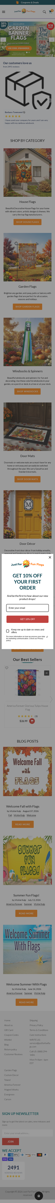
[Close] (50, 557)
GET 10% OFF (27, 619)
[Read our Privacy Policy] (47, 637)
